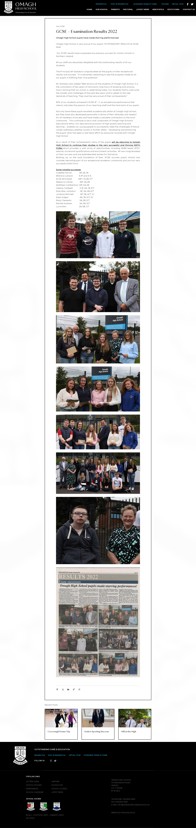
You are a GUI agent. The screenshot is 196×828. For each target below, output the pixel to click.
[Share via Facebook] (57, 689)
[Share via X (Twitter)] (63, 689)
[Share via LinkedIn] (68, 689)
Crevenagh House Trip (59, 732)
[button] (101, 9)
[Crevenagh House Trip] (61, 718)
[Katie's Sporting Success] (98, 718)
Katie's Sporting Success (97, 732)
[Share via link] (74, 689)
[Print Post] (79, 689)
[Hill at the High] (135, 718)
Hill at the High (128, 732)
